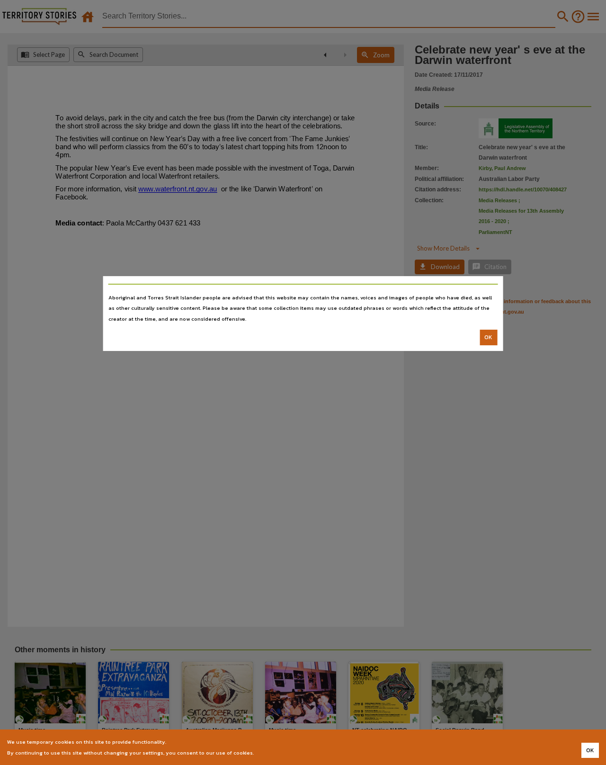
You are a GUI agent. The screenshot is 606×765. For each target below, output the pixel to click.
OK (488, 337)
